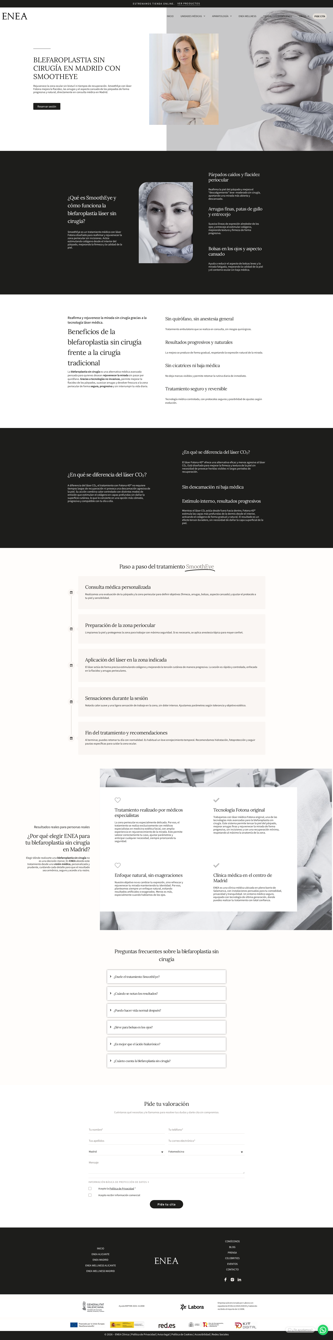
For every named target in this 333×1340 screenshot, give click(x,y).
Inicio (170, 16)
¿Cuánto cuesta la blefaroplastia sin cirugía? (142, 1061)
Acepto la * (117, 1188)
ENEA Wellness (247, 16)
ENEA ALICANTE (100, 1254)
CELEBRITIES (232, 1258)
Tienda (267, 16)
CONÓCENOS (232, 1241)
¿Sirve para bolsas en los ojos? (133, 1027)
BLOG (232, 1247)
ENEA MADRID (100, 1259)
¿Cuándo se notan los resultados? (136, 994)
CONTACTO (232, 1269)
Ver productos (188, 3)
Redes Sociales (220, 1334)
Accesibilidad (202, 1334)
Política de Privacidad (121, 1188)
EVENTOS (232, 1264)
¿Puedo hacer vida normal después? (137, 1010)
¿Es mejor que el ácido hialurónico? (137, 1044)
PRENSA (232, 1252)
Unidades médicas (191, 16)
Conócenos (285, 16)
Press (302, 16)
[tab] (166, 977)
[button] (323, 1330)
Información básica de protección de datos (117, 1182)
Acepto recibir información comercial (119, 1195)
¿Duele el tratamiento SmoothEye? (137, 977)
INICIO (100, 1248)
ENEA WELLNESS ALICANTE (100, 1265)
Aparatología (220, 16)
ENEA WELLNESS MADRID (100, 1271)
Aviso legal (163, 1334)
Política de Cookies (182, 1334)
